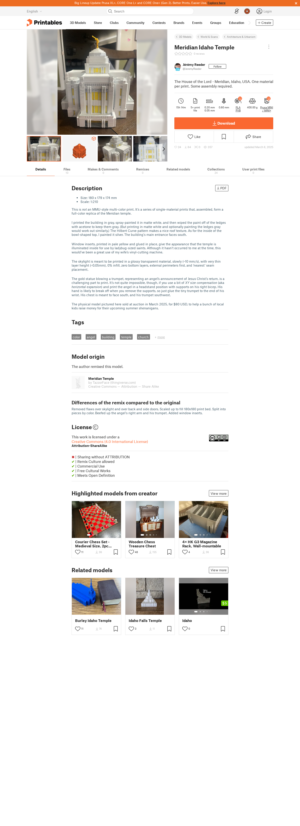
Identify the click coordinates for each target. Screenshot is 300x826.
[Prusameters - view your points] (247, 11)
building (108, 337)
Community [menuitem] (136, 23)
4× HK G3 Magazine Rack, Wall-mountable (201, 544)
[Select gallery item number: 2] (93, 535)
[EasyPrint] (236, 11)
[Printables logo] (44, 23)
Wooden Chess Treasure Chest (142, 544)
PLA (238, 107)
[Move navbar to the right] (249, 22)
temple (126, 337)
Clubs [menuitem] (114, 23)
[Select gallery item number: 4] (100, 535)
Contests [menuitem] (159, 23)
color (76, 337)
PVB (238, 110)
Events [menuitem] (197, 23)
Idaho (187, 620)
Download (226, 123)
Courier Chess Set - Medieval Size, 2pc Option (92, 544)
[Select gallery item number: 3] (97, 535)
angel (91, 337)
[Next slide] (163, 148)
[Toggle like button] (77, 552)
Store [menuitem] (98, 23)
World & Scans (209, 36)
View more (219, 493)
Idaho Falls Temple (145, 620)
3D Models (185, 36)
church (143, 337)
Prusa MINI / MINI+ (266, 109)
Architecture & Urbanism (241, 36)
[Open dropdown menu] (268, 46)
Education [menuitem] (236, 23)
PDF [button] (223, 188)
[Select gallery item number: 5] (103, 535)
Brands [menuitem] (178, 23)
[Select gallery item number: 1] (88, 535)
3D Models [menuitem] (78, 23)
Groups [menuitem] (215, 23)
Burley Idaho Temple (93, 620)
